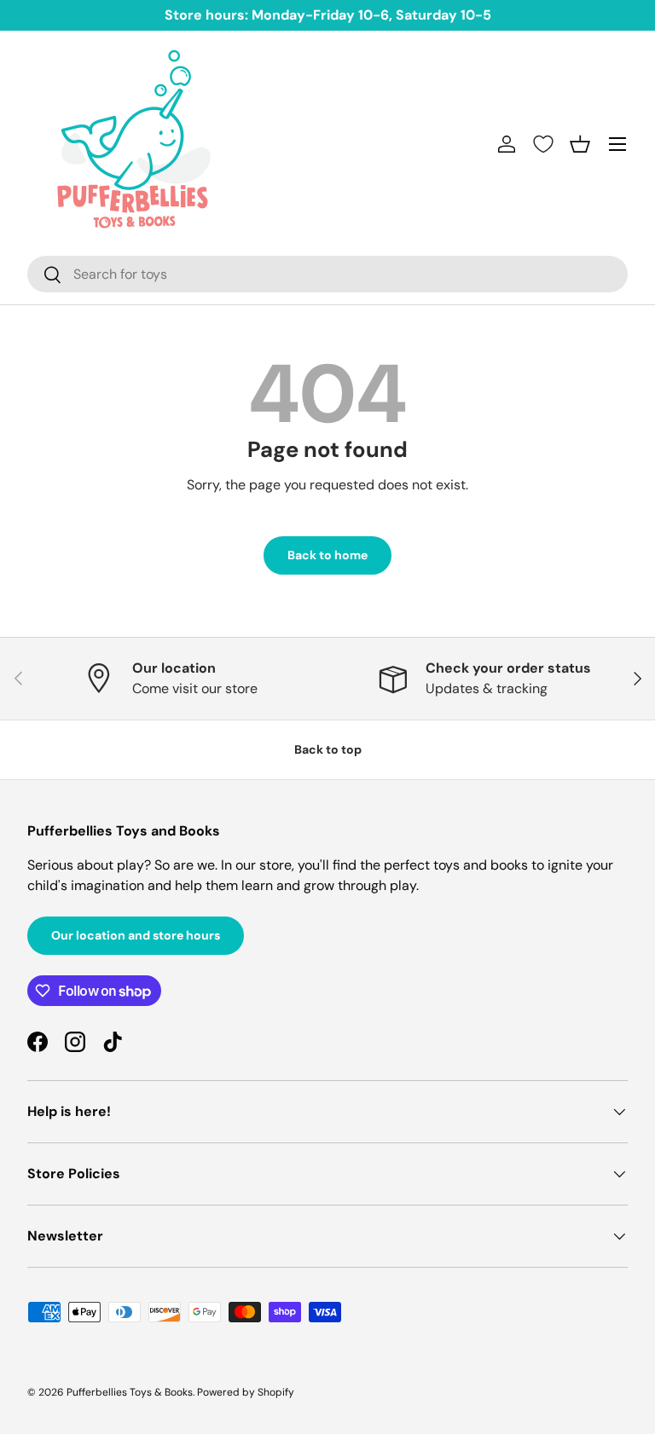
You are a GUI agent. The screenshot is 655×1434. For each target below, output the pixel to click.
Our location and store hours (135, 935)
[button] (580, 144)
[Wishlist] (543, 144)
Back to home (327, 555)
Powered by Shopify (245, 1392)
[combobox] (327, 274)
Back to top (328, 749)
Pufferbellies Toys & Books (130, 1392)
